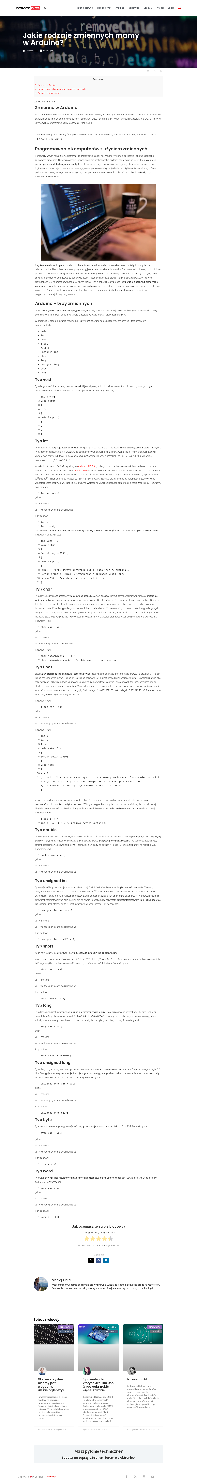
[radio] (86, 1239)
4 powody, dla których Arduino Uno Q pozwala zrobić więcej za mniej (98, 1384)
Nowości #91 (137, 1379)
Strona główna (84, 7)
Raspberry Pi (104, 7)
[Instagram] (144, 1476)
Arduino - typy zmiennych (48, 93)
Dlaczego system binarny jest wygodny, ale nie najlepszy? (51, 1384)
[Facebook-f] (126, 1476)
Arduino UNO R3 (86, 466)
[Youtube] (152, 1476)
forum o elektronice (120, 1458)
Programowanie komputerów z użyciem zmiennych (60, 89)
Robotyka (134, 7)
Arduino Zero (81, 470)
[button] (45, 8)
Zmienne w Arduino (45, 85)
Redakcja (51, 1476)
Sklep (171, 7)
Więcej (160, 7)
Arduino (120, 7)
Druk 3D (148, 7)
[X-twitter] (135, 1476)
